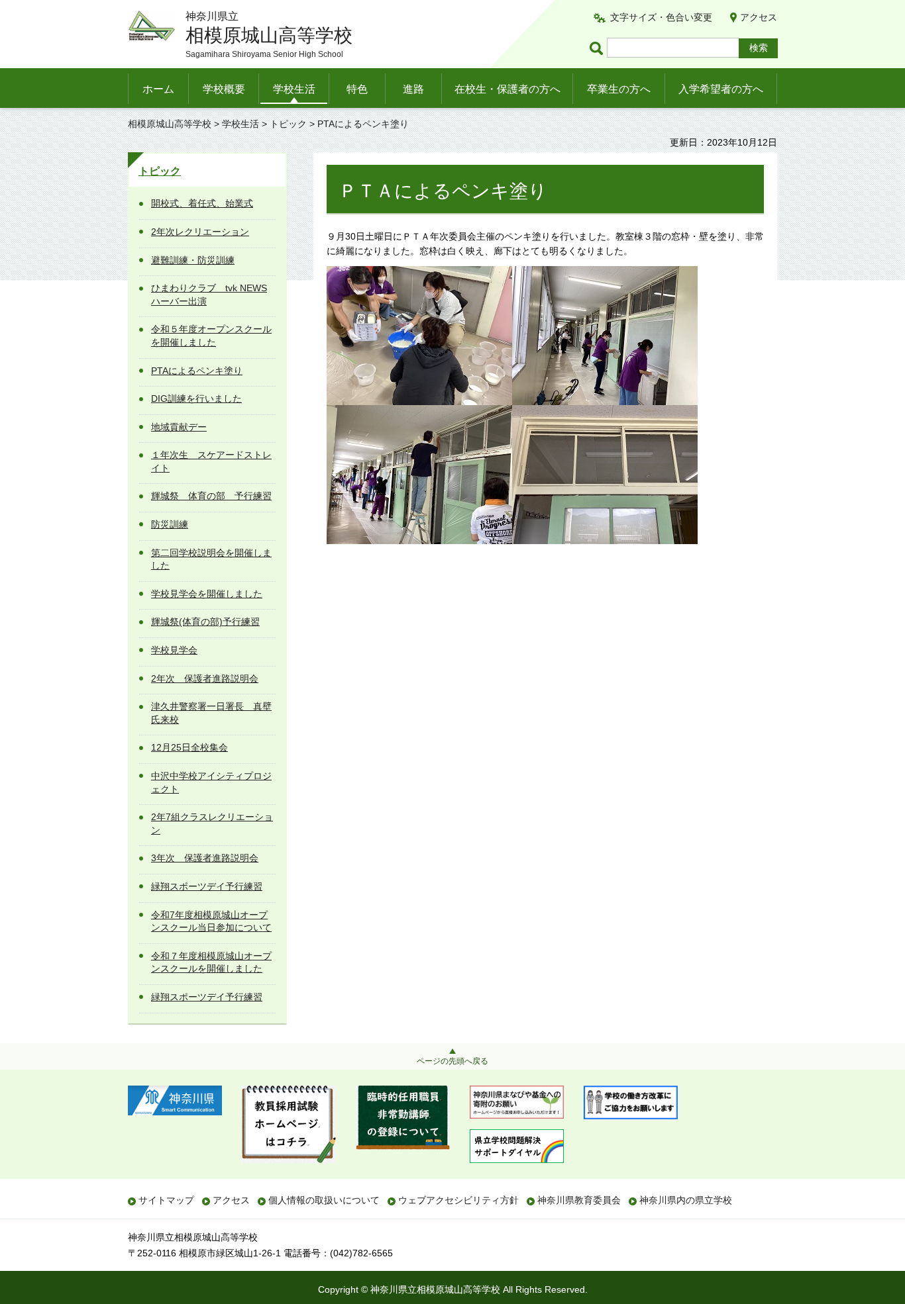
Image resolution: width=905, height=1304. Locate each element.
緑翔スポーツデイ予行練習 (206, 886)
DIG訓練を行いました (196, 398)
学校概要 (224, 89)
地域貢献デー (179, 427)
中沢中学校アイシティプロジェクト (211, 782)
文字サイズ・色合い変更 (661, 17)
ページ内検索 (598, 48)
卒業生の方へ (619, 89)
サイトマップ (166, 1200)
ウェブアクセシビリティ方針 (458, 1200)
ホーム (158, 89)
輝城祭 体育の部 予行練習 (211, 495)
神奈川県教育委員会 (579, 1200)
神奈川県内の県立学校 (685, 1200)
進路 (413, 89)
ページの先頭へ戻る (452, 1061)
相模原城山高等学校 (169, 123)
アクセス (758, 17)
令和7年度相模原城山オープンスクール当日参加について (211, 921)
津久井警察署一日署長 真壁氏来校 (211, 713)
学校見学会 (174, 650)
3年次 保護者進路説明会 (204, 858)
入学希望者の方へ (720, 89)
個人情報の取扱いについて (324, 1200)
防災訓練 (169, 524)
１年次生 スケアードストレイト (211, 461)
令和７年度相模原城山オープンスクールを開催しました (211, 962)
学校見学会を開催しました (206, 593)
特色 (357, 89)
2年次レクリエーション (200, 231)
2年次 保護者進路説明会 (204, 678)
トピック (288, 123)
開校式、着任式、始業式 (202, 203)
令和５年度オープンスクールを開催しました (211, 336)
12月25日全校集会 (189, 747)
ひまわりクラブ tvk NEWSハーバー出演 (209, 294)
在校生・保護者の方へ (507, 89)
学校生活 (294, 89)
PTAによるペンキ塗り (196, 370)
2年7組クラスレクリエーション (212, 823)
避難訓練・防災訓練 (193, 260)
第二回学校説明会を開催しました (211, 559)
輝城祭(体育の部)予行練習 (205, 621)
